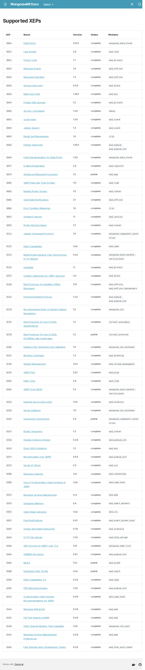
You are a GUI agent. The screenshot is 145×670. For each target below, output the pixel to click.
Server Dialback (32, 410)
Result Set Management (36, 136)
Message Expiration (34, 77)
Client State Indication (35, 512)
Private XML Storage (34, 102)
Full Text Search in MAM (36, 617)
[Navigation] (5, 4)
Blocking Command (34, 355)
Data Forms (30, 43)
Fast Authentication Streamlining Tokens (45, 647)
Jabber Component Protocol (39, 233)
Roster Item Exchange (35, 225)
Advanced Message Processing (41, 174)
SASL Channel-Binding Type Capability (44, 626)
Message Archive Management (40, 495)
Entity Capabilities (33, 246)
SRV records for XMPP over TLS (41, 545)
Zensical (19, 664)
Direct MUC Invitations (35, 448)
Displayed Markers (34, 503)
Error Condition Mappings (37, 208)
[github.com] (140, 664)
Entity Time (29, 381)
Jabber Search (31, 128)
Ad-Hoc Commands (34, 111)
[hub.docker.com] (134, 664)
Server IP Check (32, 465)
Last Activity (30, 51)
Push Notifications (33, 520)
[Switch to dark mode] (132, 4)
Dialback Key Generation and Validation (44, 347)
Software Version (33, 216)
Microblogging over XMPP (37, 456)
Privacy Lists (30, 60)
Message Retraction (34, 609)
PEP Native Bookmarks (36, 588)
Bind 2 (27, 562)
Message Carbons (33, 474)
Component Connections (37, 419)
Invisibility (28, 267)
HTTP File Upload (33, 537)
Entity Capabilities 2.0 (35, 579)
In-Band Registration (34, 166)
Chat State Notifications (36, 199)
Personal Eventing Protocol (38, 297)
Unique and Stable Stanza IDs (39, 529)
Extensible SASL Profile (36, 571)
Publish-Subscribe (33, 145)
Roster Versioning (33, 431)
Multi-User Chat (32, 94)
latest (47, 4)
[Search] (140, 4)
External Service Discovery (38, 402)
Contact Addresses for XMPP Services (44, 276)
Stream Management (35, 364)
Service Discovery (33, 85)
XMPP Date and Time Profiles (39, 182)
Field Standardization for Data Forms (43, 157)
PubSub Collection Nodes (37, 440)
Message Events (32, 68)
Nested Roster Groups (35, 191)
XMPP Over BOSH (33, 389)
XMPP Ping (29, 372)
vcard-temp (30, 119)
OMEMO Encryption (34, 554)
